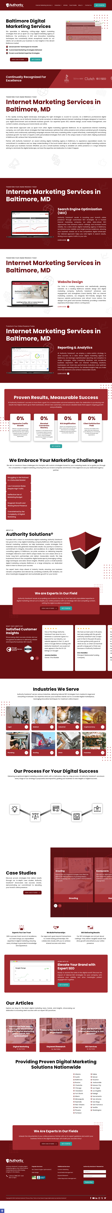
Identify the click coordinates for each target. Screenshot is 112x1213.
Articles (65, 5)
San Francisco (97, 1105)
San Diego (96, 1102)
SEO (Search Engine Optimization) (41, 1169)
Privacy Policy (29, 1198)
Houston (95, 1080)
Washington (96, 1110)
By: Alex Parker (21, 1049)
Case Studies (73, 5)
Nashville (78, 1102)
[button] (2, 1211)
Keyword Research (56, 1046)
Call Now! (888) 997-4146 (16, 1176)
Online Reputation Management (67, 1178)
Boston (77, 1082)
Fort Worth (79, 1093)
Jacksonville (96, 1082)
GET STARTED (100, 5)
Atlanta (78, 1074)
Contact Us (88, 5)
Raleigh (95, 1093)
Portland (78, 1113)
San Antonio (96, 1099)
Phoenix (78, 1110)
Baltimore (78, 1080)
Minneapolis (79, 1099)
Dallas (94, 1074)
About (80, 5)
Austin (77, 1077)
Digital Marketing (21, 1046)
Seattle (95, 1107)
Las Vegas (96, 1088)
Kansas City (96, 1085)
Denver (95, 1077)
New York (78, 1107)
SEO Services (91, 1046)
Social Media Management (65, 1172)
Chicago (78, 1088)
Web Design (35, 1172)
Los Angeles (96, 1091)
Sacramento (97, 1096)
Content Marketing (63, 1169)
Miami (77, 1096)
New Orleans (79, 1105)
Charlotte (78, 1085)
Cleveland (78, 1091)
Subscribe (88, 1182)
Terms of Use (37, 1198)
